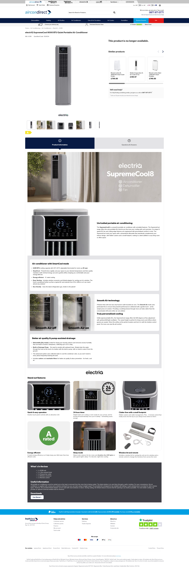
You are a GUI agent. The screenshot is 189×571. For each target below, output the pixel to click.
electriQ (55, 28)
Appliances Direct (47, 548)
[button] (100, 74)
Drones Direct (56, 548)
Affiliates (112, 523)
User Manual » (37, 497)
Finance (56, 526)
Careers (112, 526)
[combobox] (92, 12)
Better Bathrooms (66, 548)
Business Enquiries (141, 20)
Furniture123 (75, 548)
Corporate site (114, 528)
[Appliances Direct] (52, 2)
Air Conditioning (35, 28)
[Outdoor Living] (129, 2)
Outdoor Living (83, 548)
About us (113, 521)
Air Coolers (110, 20)
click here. (118, 556)
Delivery (84, 521)
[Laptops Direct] (67, 2)
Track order (57, 530)
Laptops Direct (37, 548)
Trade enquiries (86, 523)
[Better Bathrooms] (98, 2)
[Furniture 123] (114, 2)
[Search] (114, 12)
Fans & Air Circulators (94, 20)
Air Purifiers (61, 20)
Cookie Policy (151, 548)
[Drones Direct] (83, 2)
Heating (48, 20)
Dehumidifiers (35, 20)
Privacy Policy (160, 548)
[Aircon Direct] (35, 2)
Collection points (58, 523)
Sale (156, 20)
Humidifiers (124, 20)
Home (27, 28)
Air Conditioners (76, 20)
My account (57, 528)
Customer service (59, 521)
